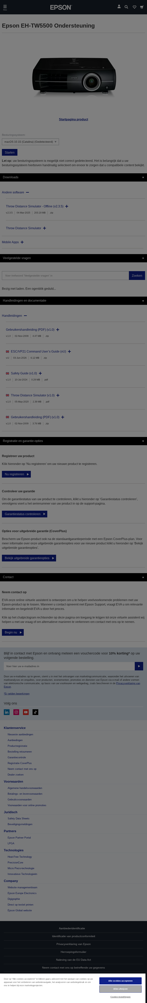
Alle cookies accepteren (120, 981)
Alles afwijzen (120, 989)
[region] (72, 988)
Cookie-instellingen (120, 997)
